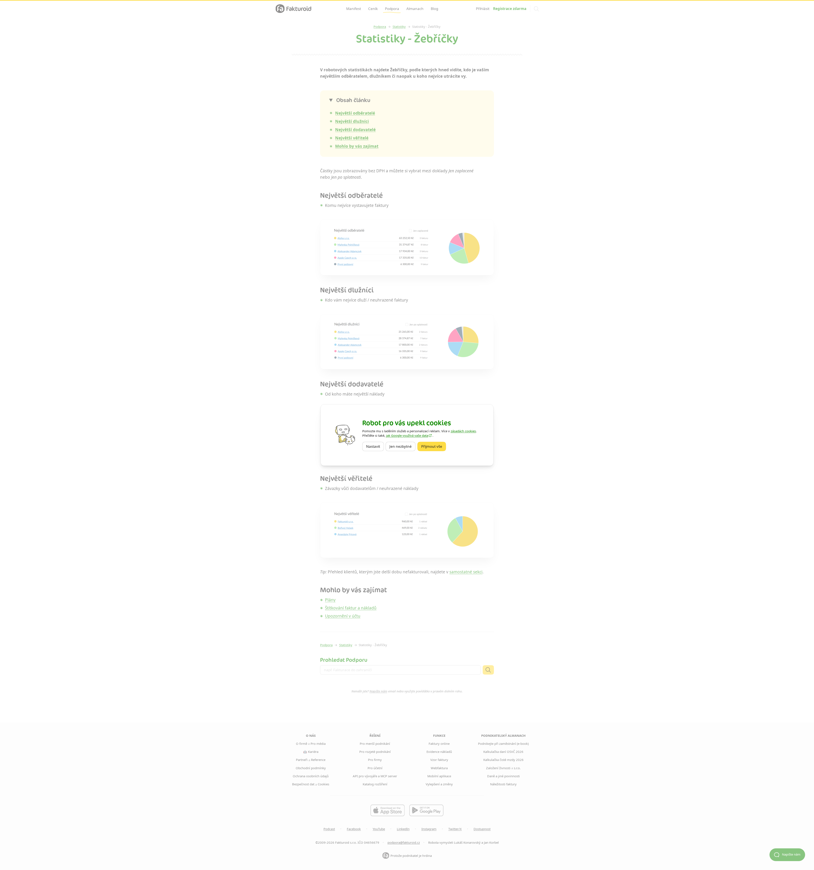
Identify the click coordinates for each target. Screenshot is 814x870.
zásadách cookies (463, 431)
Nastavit (375, 446)
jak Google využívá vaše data (407, 435)
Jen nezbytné (402, 446)
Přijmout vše (433, 446)
